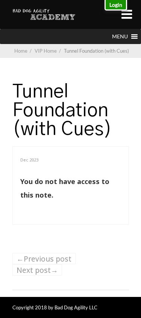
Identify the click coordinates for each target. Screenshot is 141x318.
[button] (120, 36)
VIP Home (48, 51)
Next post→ (37, 270)
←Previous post (44, 259)
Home (20, 51)
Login (115, 5)
